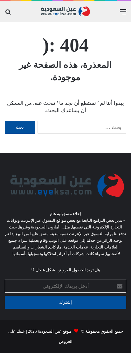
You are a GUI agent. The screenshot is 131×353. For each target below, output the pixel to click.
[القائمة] (123, 14)
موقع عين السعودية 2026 (49, 331)
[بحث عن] (8, 14)
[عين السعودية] (65, 11)
